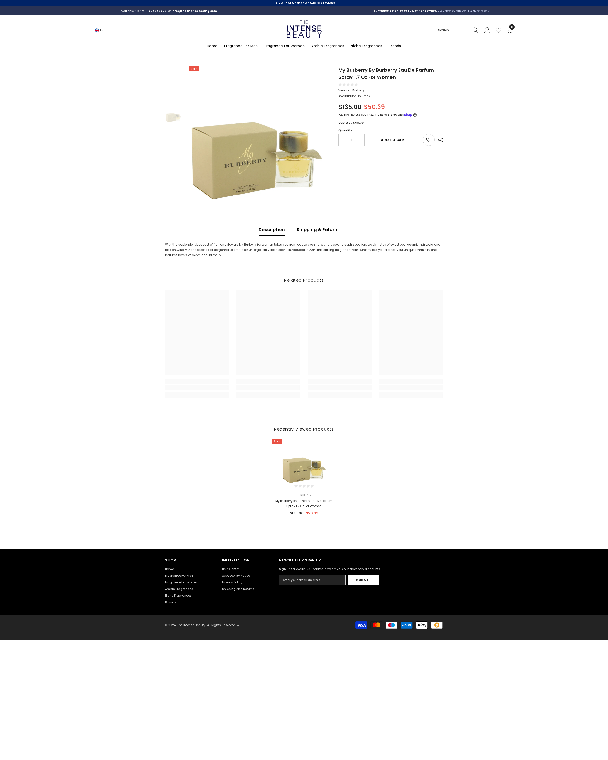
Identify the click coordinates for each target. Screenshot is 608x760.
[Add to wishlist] (429, 140)
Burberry (358, 90)
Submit (363, 580)
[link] (197, 387)
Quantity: (345, 130)
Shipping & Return (317, 230)
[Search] (458, 30)
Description (272, 230)
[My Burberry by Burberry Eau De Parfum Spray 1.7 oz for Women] (304, 461)
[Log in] (487, 30)
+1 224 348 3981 (156, 11)
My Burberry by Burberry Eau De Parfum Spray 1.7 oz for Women (304, 503)
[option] (256, 134)
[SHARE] (439, 140)
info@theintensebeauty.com (194, 11)
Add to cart (394, 139)
